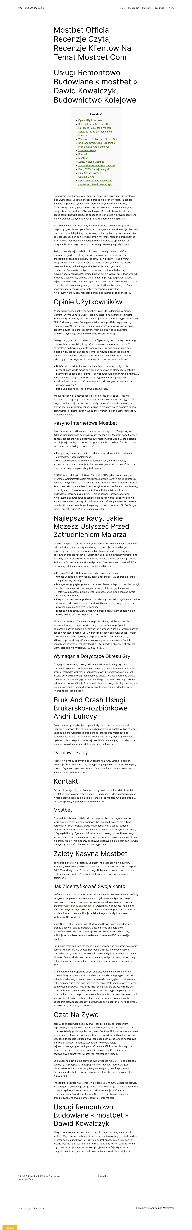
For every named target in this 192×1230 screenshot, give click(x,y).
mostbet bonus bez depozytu (77, 905)
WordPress (168, 1208)
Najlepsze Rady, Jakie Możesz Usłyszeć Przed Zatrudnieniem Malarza (95, 131)
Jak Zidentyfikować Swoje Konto (96, 165)
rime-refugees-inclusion (31, 8)
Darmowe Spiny (87, 150)
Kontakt (82, 154)
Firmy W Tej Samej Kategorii (93, 169)
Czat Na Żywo (86, 176)
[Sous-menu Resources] (165, 8)
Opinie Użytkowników (90, 120)
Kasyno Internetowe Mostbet (94, 124)
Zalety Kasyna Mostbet (91, 161)
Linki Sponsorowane (89, 173)
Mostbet (83, 158)
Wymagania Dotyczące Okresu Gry (97, 139)
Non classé (54, 1176)
